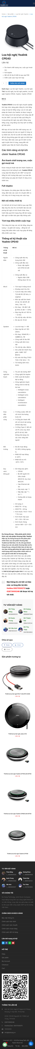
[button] (34, 3)
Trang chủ (10, 1046)
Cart (3, 968)
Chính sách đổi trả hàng (10, 932)
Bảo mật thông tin (8, 918)
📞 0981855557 (11, 887)
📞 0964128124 (27, 881)
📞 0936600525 (11, 874)
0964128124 (28, 623)
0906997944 (28, 614)
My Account (6, 961)
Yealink (18, 94)
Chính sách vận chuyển (9, 925)
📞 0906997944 (28, 874)
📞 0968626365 (11, 881)
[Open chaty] (5, 1044)
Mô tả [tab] (4, 99)
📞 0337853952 (28, 887)
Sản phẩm (5, 957)
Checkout (5, 965)
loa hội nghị (9, 91)
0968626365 (13, 623)
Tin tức (17, 1046)
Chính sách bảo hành (9, 921)
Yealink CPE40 (27, 94)
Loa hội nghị (28, 89)
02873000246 (9, 1022)
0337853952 (28, 632)
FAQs (3, 954)
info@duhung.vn (10, 1032)
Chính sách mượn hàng (9, 928)
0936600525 (13, 614)
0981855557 (13, 631)
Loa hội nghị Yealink (16, 89)
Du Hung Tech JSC (23, 1040)
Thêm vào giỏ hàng (17, 83)
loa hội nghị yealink (20, 91)
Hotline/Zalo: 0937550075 (14, 1026)
